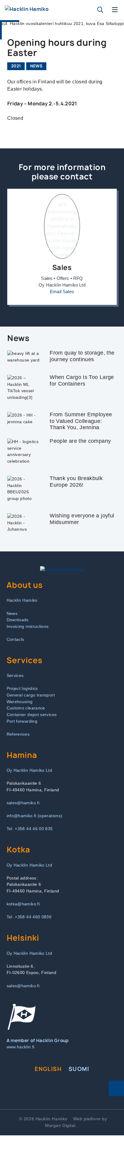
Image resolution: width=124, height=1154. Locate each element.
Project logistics (22, 688)
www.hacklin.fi (21, 1046)
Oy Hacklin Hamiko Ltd (29, 770)
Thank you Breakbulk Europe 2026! (76, 481)
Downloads (18, 619)
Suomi (79, 1069)
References (18, 734)
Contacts (15, 639)
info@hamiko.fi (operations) (34, 815)
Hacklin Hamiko (22, 600)
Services (15, 675)
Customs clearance (26, 708)
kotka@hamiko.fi (23, 903)
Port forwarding (22, 721)
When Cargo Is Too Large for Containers (82, 380)
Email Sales (62, 291)
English (48, 1069)
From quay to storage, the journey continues (82, 356)
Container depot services (32, 714)
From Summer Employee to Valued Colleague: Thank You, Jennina (81, 420)
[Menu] (115, 9)
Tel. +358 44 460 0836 (29, 916)
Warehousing (20, 701)
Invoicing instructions (28, 626)
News (36, 66)
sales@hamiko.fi (23, 802)
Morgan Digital (60, 1125)
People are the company (80, 441)
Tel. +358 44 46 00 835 (30, 828)
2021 (16, 66)
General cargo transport (31, 695)
